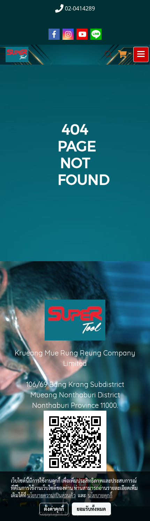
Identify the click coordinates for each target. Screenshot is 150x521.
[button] (106, 54)
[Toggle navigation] (141, 54)
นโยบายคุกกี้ (100, 495)
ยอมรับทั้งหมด (91, 509)
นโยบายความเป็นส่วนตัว (51, 495)
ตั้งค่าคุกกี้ (54, 509)
